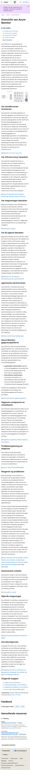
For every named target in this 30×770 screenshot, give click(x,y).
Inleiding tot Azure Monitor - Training (11, 723)
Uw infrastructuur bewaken (10, 33)
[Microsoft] (15, 2)
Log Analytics (5, 442)
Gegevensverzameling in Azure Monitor (16, 687)
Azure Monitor (15, 15)
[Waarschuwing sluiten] (28, 6)
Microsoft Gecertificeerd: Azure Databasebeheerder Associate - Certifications (13, 733)
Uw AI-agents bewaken (9, 37)
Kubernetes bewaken (7, 196)
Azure (8, 15)
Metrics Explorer (22, 440)
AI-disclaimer (4, 758)
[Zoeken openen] (20, 2)
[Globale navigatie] (1, 2)
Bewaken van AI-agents (10, 276)
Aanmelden (26, 2)
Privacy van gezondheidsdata (9, 763)
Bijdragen (4, 760)
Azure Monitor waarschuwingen (13, 558)
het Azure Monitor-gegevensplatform (14, 398)
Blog (21, 758)
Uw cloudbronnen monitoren (10, 31)
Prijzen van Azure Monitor (12, 682)
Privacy (10, 760)
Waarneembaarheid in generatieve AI (12, 279)
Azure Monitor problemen (15, 560)
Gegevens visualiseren (10, 440)
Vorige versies (14, 758)
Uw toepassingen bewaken (10, 35)
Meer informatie (16, 695)
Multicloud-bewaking (9, 635)
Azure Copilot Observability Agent (13, 336)
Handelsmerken (19, 765)
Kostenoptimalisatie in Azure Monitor (15, 685)
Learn (3, 15)
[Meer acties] (27, 15)
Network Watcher (20, 196)
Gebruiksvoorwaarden (7, 765)
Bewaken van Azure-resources (12, 153)
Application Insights (9, 228)
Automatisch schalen (9, 592)
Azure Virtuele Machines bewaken (13, 194)
